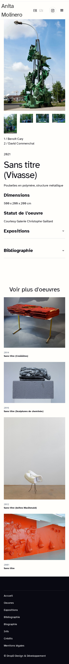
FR (35, 10)
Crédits (8, 638)
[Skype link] (52, 10)
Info (6, 631)
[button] (62, 10)
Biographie (10, 624)
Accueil (8, 595)
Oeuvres (9, 602)
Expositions (11, 610)
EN (41, 10)
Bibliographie (12, 617)
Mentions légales (14, 645)
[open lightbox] (34, 64)
